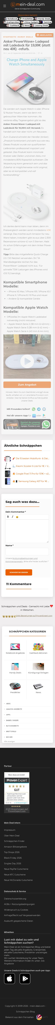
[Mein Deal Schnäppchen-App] (27, 978)
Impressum (9, 830)
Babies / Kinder (12, 720)
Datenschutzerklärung (15, 898)
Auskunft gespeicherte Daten (18, 921)
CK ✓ (5, 53)
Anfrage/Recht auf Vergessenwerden (22, 915)
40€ (48, 230)
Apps (8, 715)
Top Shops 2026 (12, 852)
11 (41, 53)
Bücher (9, 737)
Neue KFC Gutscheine (15, 874)
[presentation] (8, 517)
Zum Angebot (27, 384)
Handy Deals (25, 37)
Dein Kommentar (16, 511)
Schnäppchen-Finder (14, 841)
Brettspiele (11, 731)
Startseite (9, 37)
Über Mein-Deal (11, 835)
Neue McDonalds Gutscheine (18, 880)
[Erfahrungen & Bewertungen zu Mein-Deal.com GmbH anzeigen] (16, 792)
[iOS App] (34, 415)
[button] (8, 517)
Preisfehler (30, 952)
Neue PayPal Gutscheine (16, 869)
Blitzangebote (12, 726)
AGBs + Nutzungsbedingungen (19, 904)
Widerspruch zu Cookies (16, 910)
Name (10, 545)
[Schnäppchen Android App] (44, 415)
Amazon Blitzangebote (15, 847)
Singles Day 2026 (12, 863)
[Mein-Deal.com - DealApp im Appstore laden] (12, 978)
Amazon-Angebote (14, 709)
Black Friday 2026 (13, 858)
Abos (8, 704)
